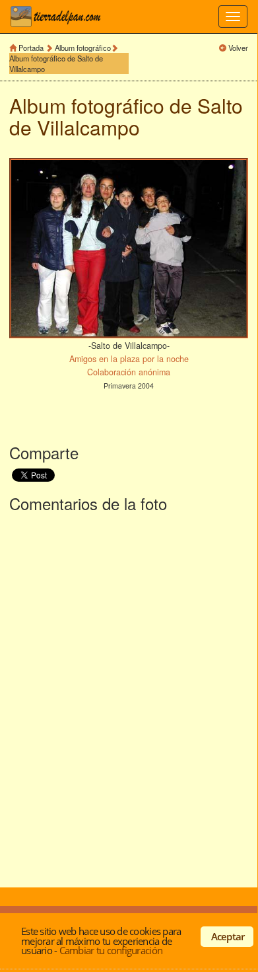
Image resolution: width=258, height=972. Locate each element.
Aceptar (228, 936)
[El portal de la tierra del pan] (59, 16)
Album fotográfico (83, 47)
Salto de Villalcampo (126, 116)
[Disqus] (128, 697)
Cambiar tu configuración (110, 950)
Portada (31, 47)
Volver (238, 47)
